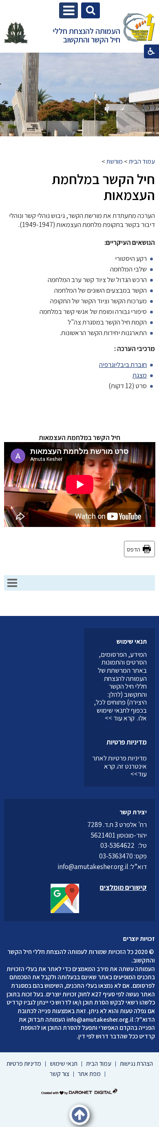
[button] (68, 10)
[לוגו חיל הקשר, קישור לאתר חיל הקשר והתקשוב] (16, 33)
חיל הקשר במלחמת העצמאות (103, 187)
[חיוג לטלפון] (136, 845)
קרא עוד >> (120, 718)
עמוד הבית (142, 161)
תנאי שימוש (132, 641)
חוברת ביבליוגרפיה (123, 364)
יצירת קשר (133, 812)
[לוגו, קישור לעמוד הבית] (139, 28)
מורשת (114, 161)
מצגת (139, 375)
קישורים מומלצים (123, 887)
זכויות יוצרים (139, 938)
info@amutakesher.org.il (99, 1019)
